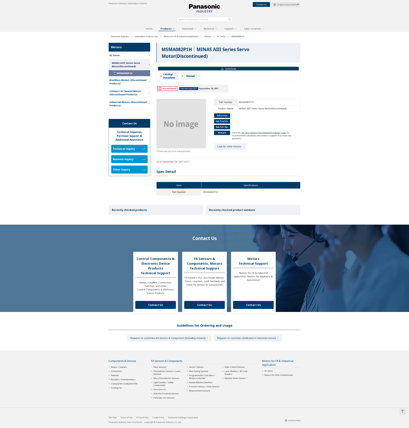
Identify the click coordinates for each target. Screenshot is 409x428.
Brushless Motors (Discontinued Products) (127, 82)
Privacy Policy (142, 418)
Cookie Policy (158, 418)
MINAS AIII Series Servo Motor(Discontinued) (126, 64)
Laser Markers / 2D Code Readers (236, 372)
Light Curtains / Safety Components (163, 384)
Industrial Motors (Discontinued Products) (128, 104)
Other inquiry (121, 169)
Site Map (113, 418)
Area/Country (294, 420)
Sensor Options (196, 367)
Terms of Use (126, 418)
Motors (207, 36)
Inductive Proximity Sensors (166, 393)
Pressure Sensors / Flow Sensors (204, 386)
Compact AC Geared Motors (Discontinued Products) (125, 93)
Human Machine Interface (200, 382)
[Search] (229, 19)
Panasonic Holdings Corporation (183, 418)
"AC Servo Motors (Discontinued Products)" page (263, 132)
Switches (115, 375)
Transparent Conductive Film (124, 383)
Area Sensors (160, 389)
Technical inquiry (124, 149)
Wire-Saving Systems (198, 371)
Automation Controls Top (146, 36)
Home (149, 28)
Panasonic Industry (120, 36)
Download (187, 28)
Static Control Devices (235, 367)
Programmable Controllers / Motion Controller (202, 377)
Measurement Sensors (199, 390)
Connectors (116, 371)
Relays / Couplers (119, 367)
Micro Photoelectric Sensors (166, 378)
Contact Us (261, 4)
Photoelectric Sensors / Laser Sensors (167, 372)
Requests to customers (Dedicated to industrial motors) (246, 338)
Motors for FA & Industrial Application (181, 36)
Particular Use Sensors (164, 397)
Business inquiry (123, 159)
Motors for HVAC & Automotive (278, 375)
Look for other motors (229, 146)
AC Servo (221, 36)
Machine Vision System (235, 378)
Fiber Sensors (160, 367)
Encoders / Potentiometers (123, 379)
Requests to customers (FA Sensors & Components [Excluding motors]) (167, 338)
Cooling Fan (116, 387)
